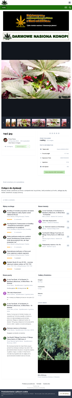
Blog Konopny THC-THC (25, 266)
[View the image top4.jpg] (23, 122)
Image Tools (63, 113)
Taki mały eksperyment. (49, 220)
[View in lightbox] (36, 79)
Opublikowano (24, 285)
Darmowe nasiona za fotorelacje (54, 226)
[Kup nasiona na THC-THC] (36, 21)
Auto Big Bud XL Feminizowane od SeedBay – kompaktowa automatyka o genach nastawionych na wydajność (20, 225)
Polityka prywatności (28, 384)
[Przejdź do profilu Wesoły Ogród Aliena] (40, 233)
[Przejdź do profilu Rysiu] (5, 140)
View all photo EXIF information (54, 172)
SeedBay (13, 229)
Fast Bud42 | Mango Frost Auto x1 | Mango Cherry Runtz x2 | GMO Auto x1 (53, 235)
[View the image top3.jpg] (38, 122)
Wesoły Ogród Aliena (48, 238)
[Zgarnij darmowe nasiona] (36, 36)
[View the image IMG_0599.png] (54, 339)
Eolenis (44, 222)
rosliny (43, 140)
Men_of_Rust (46, 216)
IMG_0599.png (42, 375)
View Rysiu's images (14, 143)
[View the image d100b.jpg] (8, 122)
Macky (13, 216)
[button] (3, 123)
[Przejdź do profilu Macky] (4, 211)
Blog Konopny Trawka (22, 216)
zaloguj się (61, 190)
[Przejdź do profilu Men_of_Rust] (40, 211)
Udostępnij (9, 146)
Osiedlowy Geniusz (47, 377)
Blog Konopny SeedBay (24, 229)
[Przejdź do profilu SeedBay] (4, 224)
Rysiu (14, 139)
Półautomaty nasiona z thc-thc (51, 244)
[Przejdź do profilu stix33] (40, 245)
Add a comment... (9, 200)
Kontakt (39, 384)
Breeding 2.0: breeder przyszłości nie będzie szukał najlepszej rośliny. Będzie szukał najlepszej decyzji (20, 212)
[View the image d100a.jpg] (14, 122)
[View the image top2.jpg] (53, 122)
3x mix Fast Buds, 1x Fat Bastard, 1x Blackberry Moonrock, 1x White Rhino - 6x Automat (53, 212)
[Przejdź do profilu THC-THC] (4, 263)
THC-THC (13, 266)
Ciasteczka (46, 384)
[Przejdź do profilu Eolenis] (40, 221)
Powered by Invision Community (36, 387)
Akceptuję (65, 393)
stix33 (44, 246)
